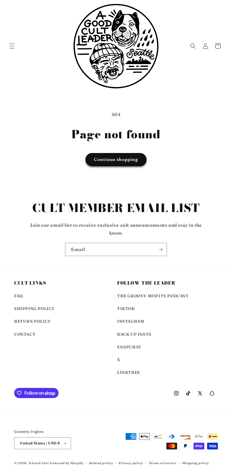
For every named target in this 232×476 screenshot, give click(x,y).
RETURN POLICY (32, 321)
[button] (12, 46)
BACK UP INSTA (134, 334)
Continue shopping (116, 159)
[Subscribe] (160, 249)
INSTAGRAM (130, 321)
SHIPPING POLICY (34, 308)
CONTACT (24, 334)
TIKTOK (126, 308)
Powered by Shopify (67, 463)
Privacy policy (131, 463)
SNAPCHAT (129, 347)
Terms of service (163, 463)
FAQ (18, 295)
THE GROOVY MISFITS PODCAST (153, 295)
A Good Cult (39, 463)
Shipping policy (195, 463)
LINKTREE (128, 372)
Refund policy (101, 463)
